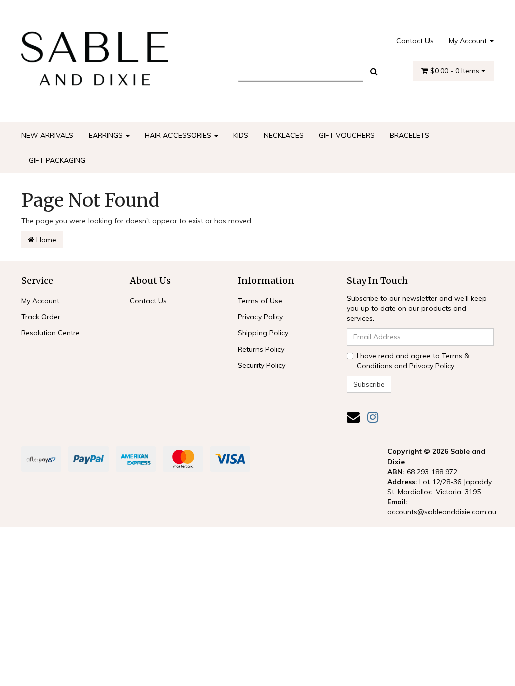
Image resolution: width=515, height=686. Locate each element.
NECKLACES (284, 135)
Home (45, 239)
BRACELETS (410, 135)
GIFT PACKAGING (57, 160)
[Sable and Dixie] (94, 55)
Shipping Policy (263, 332)
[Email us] (353, 417)
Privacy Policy (260, 316)
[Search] (374, 71)
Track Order (40, 316)
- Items (455, 70)
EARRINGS (107, 135)
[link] (372, 417)
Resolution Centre (50, 332)
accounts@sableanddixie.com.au (441, 511)
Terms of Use (260, 300)
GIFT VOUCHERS (347, 135)
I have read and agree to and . (413, 360)
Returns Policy (261, 349)
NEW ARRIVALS (47, 135)
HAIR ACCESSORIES (179, 135)
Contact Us (415, 40)
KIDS (240, 135)
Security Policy (261, 365)
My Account (469, 40)
